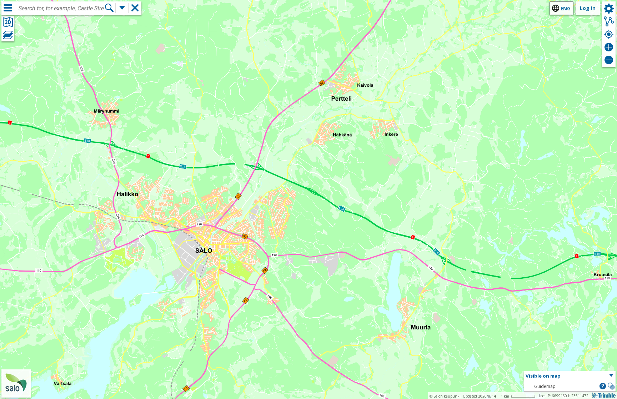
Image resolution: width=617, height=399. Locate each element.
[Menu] (8, 8)
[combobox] (61, 8)
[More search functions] (122, 8)
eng (566, 8)
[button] (570, 376)
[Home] (16, 392)
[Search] (109, 8)
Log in (588, 8)
